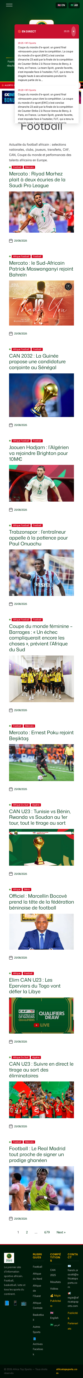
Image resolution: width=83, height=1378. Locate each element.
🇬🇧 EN (61, 5)
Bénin (27, 889)
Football (17, 167)
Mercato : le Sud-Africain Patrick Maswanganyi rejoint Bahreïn (41, 268)
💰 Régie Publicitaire (55, 1300)
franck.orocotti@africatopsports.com (73, 1279)
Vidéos (54, 1288)
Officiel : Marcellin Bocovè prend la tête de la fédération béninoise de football (41, 901)
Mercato (29, 167)
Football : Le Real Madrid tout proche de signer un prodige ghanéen (37, 1154)
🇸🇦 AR (74, 5)
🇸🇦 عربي (55, 1324)
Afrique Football (21, 256)
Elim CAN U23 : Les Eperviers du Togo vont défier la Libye (35, 985)
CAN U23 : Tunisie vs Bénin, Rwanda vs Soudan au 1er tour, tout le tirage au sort (40, 817)
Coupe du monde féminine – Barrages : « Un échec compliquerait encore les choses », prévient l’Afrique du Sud (41, 638)
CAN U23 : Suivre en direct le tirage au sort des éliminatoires (41, 1069)
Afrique (16, 889)
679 (47, 1232)
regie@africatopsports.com (73, 1302)
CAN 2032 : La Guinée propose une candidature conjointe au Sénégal (37, 361)
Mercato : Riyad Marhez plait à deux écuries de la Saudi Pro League (37, 179)
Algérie (35, 805)
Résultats (55, 1281)
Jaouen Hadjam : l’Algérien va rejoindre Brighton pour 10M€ (39, 453)
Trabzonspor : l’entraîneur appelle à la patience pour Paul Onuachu (38, 537)
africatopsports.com (66, 1371)
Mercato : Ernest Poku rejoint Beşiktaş (41, 735)
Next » (61, 1232)
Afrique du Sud (20, 805)
